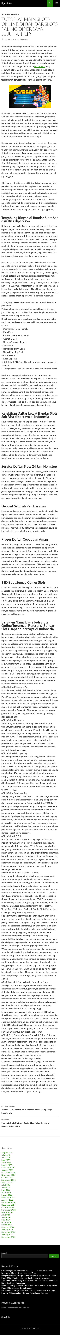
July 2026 (5, 1155)
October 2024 (7, 1207)
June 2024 (5, 1217)
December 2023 (8, 1232)
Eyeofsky (6, 3)
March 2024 (6, 1225)
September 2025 (8, 1180)
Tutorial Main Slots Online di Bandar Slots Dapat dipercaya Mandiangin (26, 1109)
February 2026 (7, 1167)
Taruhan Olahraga (10, 14)
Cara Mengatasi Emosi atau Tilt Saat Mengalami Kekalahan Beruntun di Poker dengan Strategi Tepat (26, 1271)
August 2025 (6, 1182)
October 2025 (7, 1177)
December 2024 (8, 1202)
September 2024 (8, 1210)
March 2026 (6, 1165)
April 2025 (6, 1192)
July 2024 (5, 1215)
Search (4, 1253)
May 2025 (5, 1190)
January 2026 (7, 1170)
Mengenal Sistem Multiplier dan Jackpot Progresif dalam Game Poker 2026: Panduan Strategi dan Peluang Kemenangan (28, 1276)
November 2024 (8, 1205)
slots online (39, 66)
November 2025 (8, 1175)
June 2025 (5, 1187)
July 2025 (5, 1185)
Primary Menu (56, 3)
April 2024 (6, 1222)
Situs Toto (5, 1317)
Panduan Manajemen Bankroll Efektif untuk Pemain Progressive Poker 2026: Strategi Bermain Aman (29, 1286)
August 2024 (6, 1212)
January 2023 (7, 1234)
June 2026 (5, 1157)
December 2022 (8, 1237)
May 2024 (5, 1220)
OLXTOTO (37, 1328)
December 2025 (8, 1172)
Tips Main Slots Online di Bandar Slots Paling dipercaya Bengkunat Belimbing (25, 1123)
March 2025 (6, 1195)
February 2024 (7, 1227)
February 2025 (7, 1197)
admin (25, 39)
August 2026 (6, 1152)
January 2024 (7, 1229)
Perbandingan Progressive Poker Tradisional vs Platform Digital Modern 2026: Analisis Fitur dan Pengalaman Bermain (29, 1291)
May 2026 (5, 1160)
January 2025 (7, 1200)
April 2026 (6, 1162)
